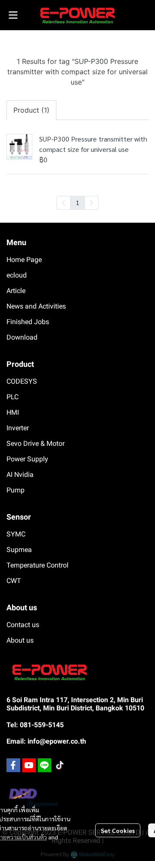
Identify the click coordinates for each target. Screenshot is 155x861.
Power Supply (27, 459)
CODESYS (21, 381)
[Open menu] (13, 15)
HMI (12, 412)
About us (20, 640)
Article (15, 291)
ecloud (16, 275)
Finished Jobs (27, 322)
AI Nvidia (20, 474)
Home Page (24, 259)
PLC (12, 397)
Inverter (17, 428)
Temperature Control (37, 565)
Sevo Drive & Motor (35, 443)
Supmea (19, 550)
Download (21, 337)
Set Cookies (118, 830)
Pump (15, 490)
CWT (13, 581)
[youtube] (29, 765)
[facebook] (13, 765)
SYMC (15, 534)
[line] (44, 765)
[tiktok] (60, 765)
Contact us (22, 625)
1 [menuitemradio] (77, 202)
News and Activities (36, 306)
